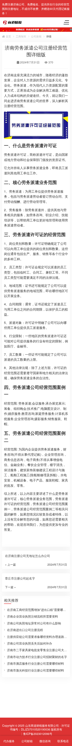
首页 (8, 36)
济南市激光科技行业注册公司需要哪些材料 (35, 670)
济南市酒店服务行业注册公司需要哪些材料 (35, 663)
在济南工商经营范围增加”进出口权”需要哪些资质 (39, 610)
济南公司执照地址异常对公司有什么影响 (34, 623)
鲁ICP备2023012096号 (37, 734)
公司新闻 (36, 36)
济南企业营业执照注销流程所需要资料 (32, 616)
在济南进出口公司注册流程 (25, 630)
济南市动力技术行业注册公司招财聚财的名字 (37, 657)
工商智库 (21, 36)
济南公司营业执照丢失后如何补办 (29, 643)
